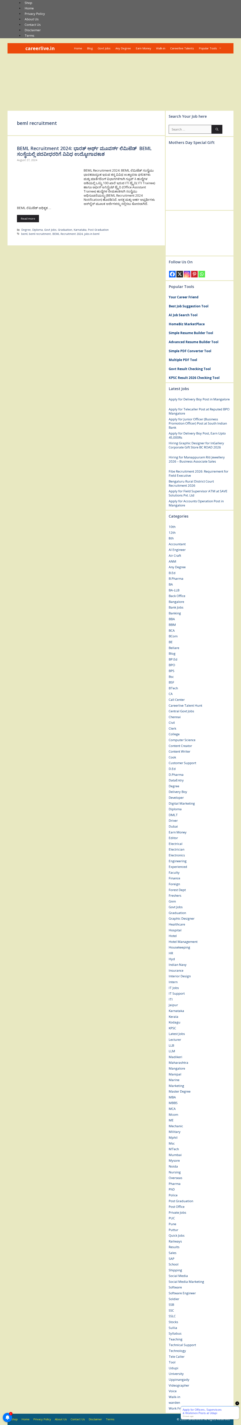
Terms (29, 35)
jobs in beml (91, 234)
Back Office (177, 596)
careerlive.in (40, 48)
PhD (172, 1189)
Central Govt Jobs (181, 711)
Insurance (176, 970)
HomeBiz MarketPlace (187, 324)
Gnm (172, 901)
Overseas (175, 1178)
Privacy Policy (35, 13)
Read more (28, 218)
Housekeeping (179, 947)
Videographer (179, 1385)
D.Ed (172, 769)
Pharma (175, 1183)
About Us (32, 19)
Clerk (172, 728)
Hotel (173, 936)
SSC (171, 1310)
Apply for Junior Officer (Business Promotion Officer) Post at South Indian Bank (198, 423)
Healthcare (177, 924)
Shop (28, 3)
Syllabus (175, 1333)
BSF (171, 682)
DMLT (173, 815)
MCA (172, 1109)
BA (171, 584)
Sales (172, 1253)
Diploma (37, 229)
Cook (172, 757)
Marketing (176, 1086)
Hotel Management (183, 941)
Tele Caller (177, 1356)
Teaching (175, 1339)
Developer (176, 797)
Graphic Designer (181, 918)
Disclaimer (33, 30)
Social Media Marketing (186, 1281)
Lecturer (175, 1039)
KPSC (172, 1028)
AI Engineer (177, 550)
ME (171, 1120)
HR (171, 953)
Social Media (178, 1276)
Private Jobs (177, 1212)
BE (171, 642)
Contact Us (33, 24)
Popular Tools (208, 48)
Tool (172, 1362)
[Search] (217, 129)
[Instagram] (187, 274)
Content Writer (179, 751)
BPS (171, 671)
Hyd (172, 959)
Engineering (178, 861)
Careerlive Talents (182, 48)
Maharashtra (178, 1062)
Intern (173, 982)
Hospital (175, 930)
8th (171, 538)
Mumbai (175, 1155)
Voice (173, 1391)
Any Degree (123, 48)
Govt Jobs (104, 48)
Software (175, 1287)
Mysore (174, 1160)
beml (24, 234)
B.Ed (172, 573)
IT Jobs (174, 988)
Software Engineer (182, 1293)
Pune (172, 1224)
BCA (172, 630)
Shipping (175, 1270)
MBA (172, 1097)
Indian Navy (178, 964)
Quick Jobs (177, 1235)
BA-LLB (174, 590)
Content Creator (180, 746)
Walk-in (160, 48)
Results (174, 1247)
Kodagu (174, 1022)
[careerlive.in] (20, 48)
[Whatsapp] (201, 274)
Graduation (65, 229)
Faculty (174, 872)
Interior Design (180, 976)
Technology (177, 1351)
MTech (174, 1149)
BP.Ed (173, 659)
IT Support (177, 993)
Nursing (175, 1172)
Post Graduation (98, 229)
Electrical (175, 844)
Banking (175, 613)
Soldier (174, 1299)
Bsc (171, 676)
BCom (173, 636)
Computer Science (182, 740)
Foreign (174, 884)
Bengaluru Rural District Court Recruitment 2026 (191, 483)
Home (29, 8)
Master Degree (180, 1091)
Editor (173, 838)
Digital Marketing (182, 803)
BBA (172, 619)
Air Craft (175, 555)
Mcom (173, 1114)
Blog (90, 48)
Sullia (173, 1328)
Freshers (175, 895)
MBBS (173, 1103)
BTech (173, 688)
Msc (172, 1143)
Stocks (173, 1322)
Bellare (174, 648)
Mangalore (177, 1068)
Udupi (173, 1368)
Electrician (176, 849)
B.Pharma (176, 578)
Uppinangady (179, 1379)
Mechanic (176, 1126)
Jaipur (173, 1005)
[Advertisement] (120, 81)
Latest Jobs (177, 1034)
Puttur (173, 1230)
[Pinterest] (194, 274)
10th (172, 527)
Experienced (178, 866)
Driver (173, 820)
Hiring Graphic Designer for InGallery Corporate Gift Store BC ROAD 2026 (196, 445)
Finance (174, 878)
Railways (175, 1241)
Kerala (173, 1016)
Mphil (173, 1137)
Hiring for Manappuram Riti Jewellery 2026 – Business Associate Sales (197, 459)
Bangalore (176, 601)
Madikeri (175, 1057)
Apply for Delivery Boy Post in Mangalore (199, 399)
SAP (171, 1258)
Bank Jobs (176, 607)
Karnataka (80, 229)
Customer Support (182, 763)
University (176, 1374)
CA (171, 694)
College (174, 734)
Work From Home (182, 1408)
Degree (26, 229)
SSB (171, 1304)
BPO (172, 665)
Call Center (177, 699)
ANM (172, 561)
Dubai (173, 826)
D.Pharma (176, 774)
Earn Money (143, 48)
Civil (172, 722)
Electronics (177, 855)
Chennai (175, 717)
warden (174, 1402)
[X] (179, 274)
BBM (172, 624)
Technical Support (182, 1345)
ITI (171, 999)
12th (172, 532)
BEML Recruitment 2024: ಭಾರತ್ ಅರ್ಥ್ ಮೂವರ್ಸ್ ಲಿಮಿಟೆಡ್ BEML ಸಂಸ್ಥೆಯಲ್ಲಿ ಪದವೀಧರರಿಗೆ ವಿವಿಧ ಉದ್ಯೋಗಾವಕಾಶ (84, 151)
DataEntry (176, 780)
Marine (174, 1080)
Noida (173, 1166)
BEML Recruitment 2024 (67, 234)
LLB (171, 1045)
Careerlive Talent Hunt (185, 705)
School (173, 1264)
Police (173, 1195)
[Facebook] (172, 274)
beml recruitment (40, 234)
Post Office (177, 1206)
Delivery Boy (178, 792)
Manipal (175, 1074)
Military (175, 1131)
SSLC (172, 1316)
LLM (172, 1051)
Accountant (177, 544)
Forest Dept (177, 890)
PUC (172, 1218)
